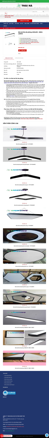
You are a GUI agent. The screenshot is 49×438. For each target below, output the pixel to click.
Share (19, 53)
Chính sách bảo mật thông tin (9, 384)
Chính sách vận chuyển (8, 379)
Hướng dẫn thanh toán (8, 377)
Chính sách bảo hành (7, 382)
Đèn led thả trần (12, 28)
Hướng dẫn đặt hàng (7, 375)
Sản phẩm (7, 28)
